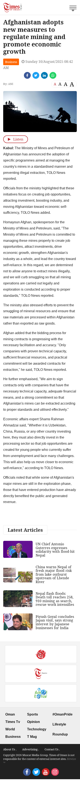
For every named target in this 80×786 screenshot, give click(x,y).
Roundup (60, 734)
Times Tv (12, 722)
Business (11, 62)
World (10, 729)
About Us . (9, 749)
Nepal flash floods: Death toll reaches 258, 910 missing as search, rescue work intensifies (55, 599)
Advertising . (30, 749)
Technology (36, 729)
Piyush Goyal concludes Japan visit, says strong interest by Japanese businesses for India (55, 622)
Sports (32, 714)
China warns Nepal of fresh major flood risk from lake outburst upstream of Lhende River (54, 574)
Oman (10, 714)
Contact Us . (52, 749)
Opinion (33, 722)
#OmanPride (62, 714)
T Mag (32, 736)
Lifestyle (59, 724)
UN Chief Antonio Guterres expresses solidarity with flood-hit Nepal (55, 550)
